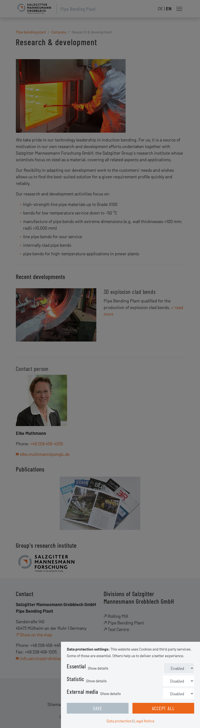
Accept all (163, 708)
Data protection (119, 720)
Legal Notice (144, 720)
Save (97, 708)
